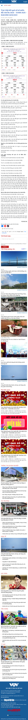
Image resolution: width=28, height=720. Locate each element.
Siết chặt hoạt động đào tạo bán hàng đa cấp (12, 634)
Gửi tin (4, 246)
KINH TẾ (3, 536)
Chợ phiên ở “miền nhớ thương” (9, 561)
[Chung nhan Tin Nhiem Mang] (14, 715)
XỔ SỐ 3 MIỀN (7, 5)
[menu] (2, 2)
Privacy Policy (19, 243)
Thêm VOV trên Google (8, 228)
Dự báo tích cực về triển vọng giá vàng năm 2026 (13, 606)
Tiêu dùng (4, 609)
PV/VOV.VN (24, 221)
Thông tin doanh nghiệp (9, 465)
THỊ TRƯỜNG (5, 501)
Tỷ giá (3, 644)
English (25, 1)
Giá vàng (4, 573)
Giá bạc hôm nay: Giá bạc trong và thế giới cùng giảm (14, 533)
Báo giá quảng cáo (5, 697)
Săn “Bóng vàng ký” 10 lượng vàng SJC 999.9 (12, 494)
